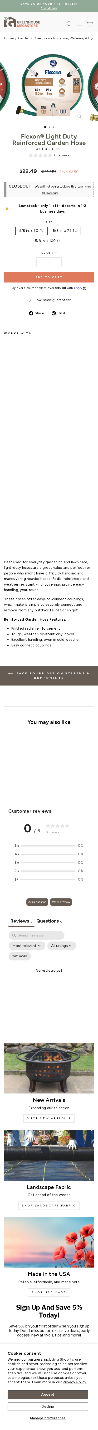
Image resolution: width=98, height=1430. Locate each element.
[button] (49, 846)
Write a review (61, 902)
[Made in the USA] (49, 1242)
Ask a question (37, 902)
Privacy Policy (74, 1382)
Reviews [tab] (21, 921)
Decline (47, 1406)
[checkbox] (20, 956)
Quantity (49, 252)
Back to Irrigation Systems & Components (52, 676)
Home (9, 38)
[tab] (49, 921)
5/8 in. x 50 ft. (31, 231)
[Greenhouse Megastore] (22, 21)
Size (49, 222)
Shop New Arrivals (49, 1118)
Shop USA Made (49, 1292)
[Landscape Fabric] (49, 1155)
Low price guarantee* (53, 300)
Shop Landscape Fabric (49, 1205)
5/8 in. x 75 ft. (65, 231)
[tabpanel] (49, 976)
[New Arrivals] (49, 1068)
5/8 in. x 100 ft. (48, 241)
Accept (47, 1394)
